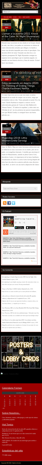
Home (15, 17)
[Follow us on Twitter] (13, 203)
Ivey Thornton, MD (7, 308)
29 (30, 404)
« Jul (3, 408)
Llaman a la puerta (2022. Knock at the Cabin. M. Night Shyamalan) (20, 35)
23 (35, 403)
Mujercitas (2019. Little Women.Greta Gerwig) (14, 139)
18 (9, 403)
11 (9, 401)
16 (35, 401)
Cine (22, 39)
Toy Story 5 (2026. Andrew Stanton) (16, 289)
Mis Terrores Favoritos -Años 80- (12, 438)
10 (4, 401)
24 (4, 404)
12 (15, 401)
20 (20, 403)
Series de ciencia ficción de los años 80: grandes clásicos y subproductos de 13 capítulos (19, 430)
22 (30, 403)
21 (25, 403)
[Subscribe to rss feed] (5, 203)
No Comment (34, 39)
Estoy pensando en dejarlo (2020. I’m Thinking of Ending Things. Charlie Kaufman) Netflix (20, 86)
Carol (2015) (6, 445)
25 (9, 404)
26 (15, 404)
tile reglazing (5, 277)
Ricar (4, 39)
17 (4, 403)
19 (15, 403)
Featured (26, 39)
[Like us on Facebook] (9, 203)
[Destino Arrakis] (21, 6)
